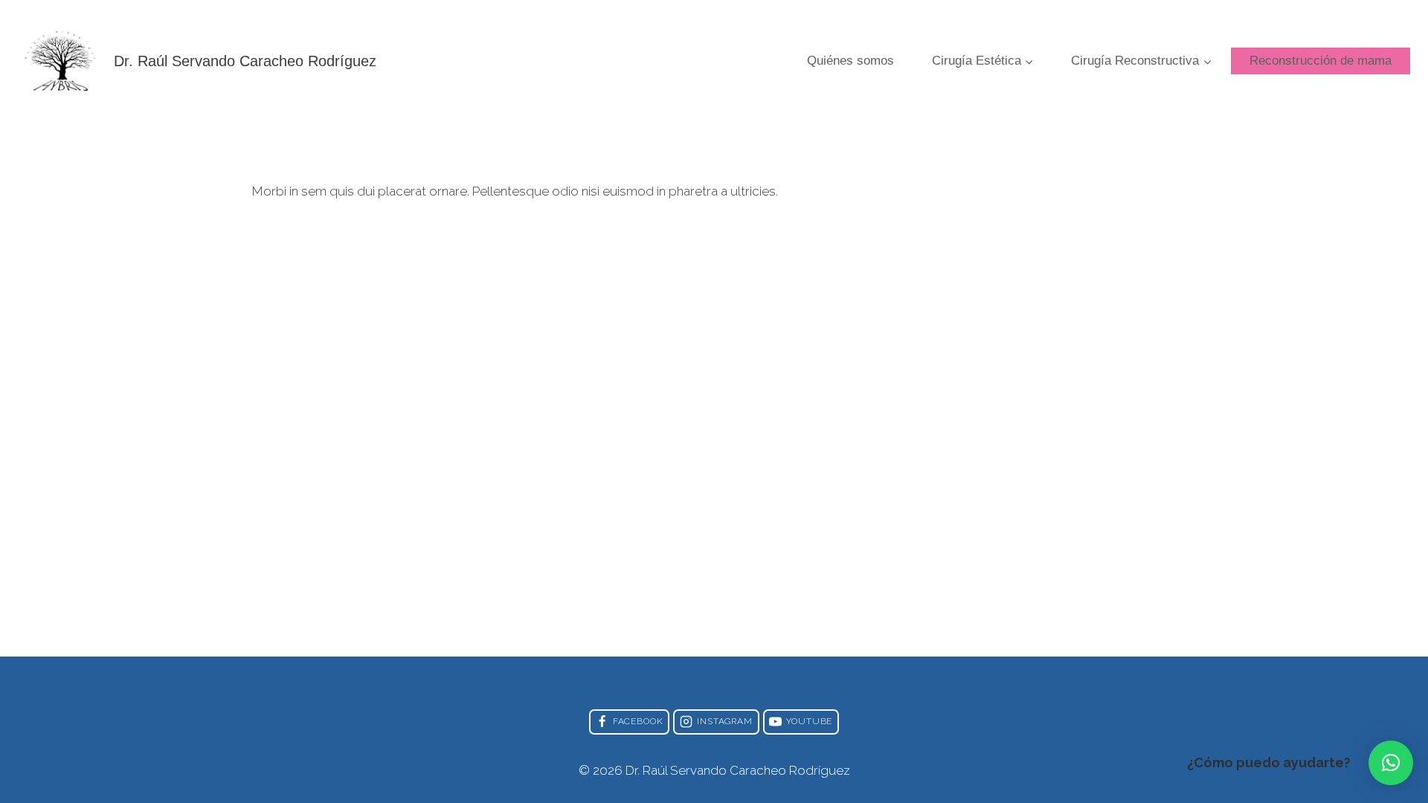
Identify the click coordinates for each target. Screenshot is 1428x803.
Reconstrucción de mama (1321, 61)
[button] (1390, 763)
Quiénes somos (850, 61)
